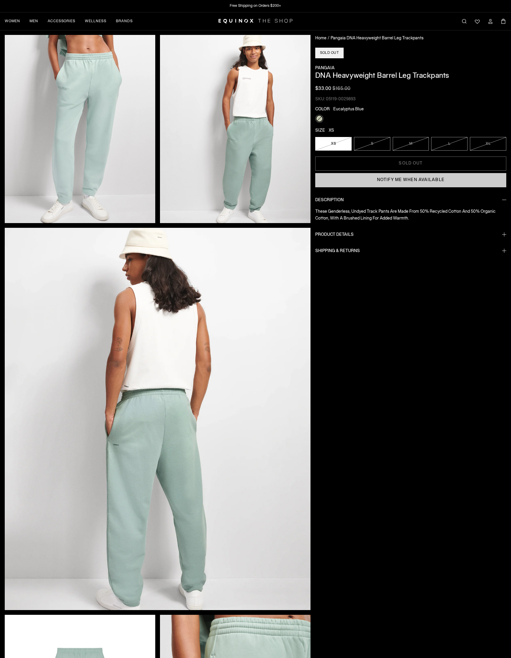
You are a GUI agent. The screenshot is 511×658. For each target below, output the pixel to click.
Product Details (334, 234)
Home (320, 38)
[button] (80, 129)
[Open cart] (503, 21)
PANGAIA (325, 68)
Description (329, 200)
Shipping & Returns (337, 251)
